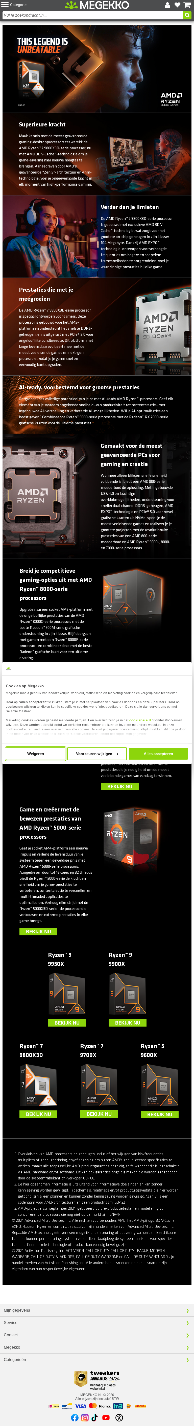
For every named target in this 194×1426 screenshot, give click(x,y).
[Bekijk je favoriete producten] (177, 5)
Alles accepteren (158, 754)
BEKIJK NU (119, 787)
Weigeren (35, 754)
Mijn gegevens (17, 1310)
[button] (33, 5)
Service (10, 1322)
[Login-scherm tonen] (167, 5)
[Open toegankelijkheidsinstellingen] (119, 1417)
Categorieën (15, 1359)
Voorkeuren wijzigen (94, 754)
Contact (11, 1335)
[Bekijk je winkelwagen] (187, 5)
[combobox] (93, 15)
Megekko (12, 1347)
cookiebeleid (140, 720)
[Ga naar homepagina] (97, 5)
